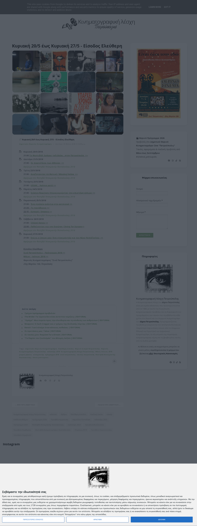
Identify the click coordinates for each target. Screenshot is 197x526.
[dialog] (98, 495)
